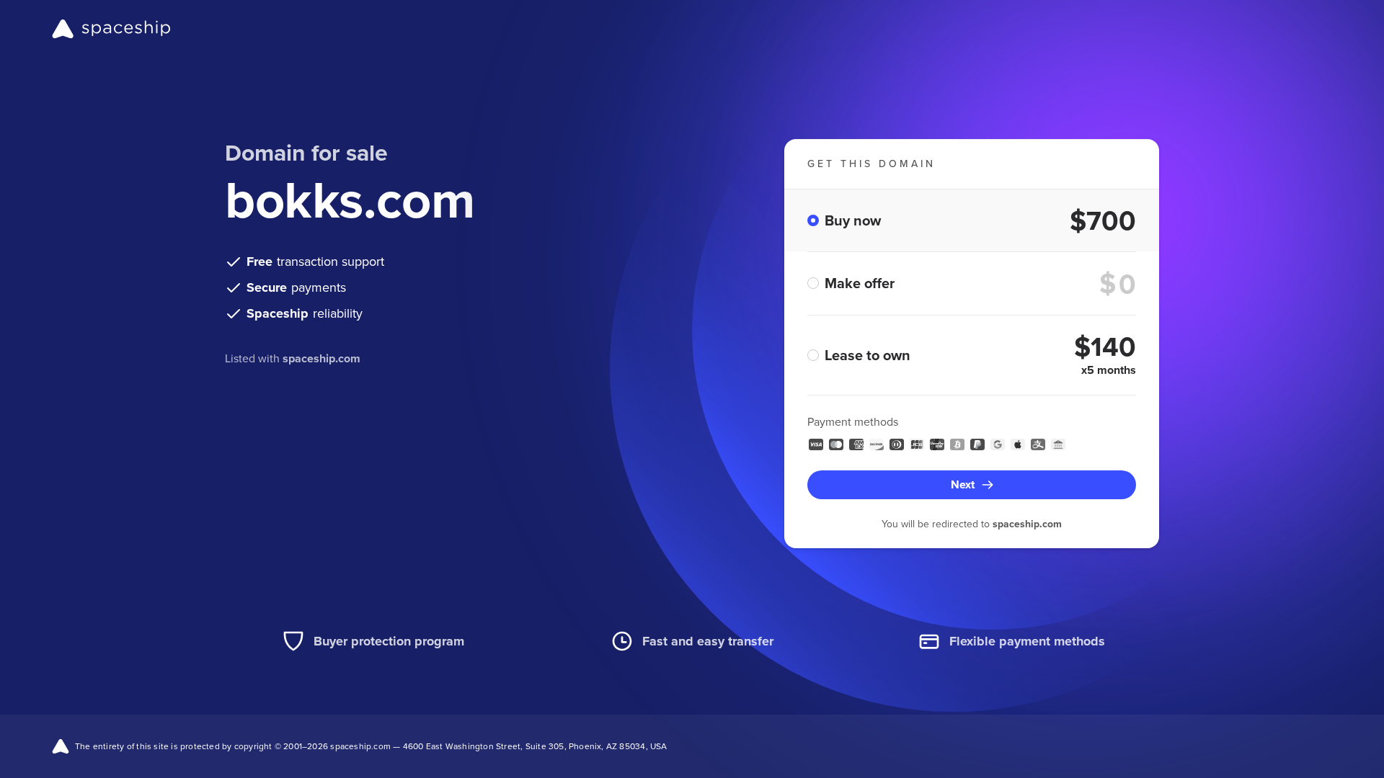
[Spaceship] (111, 29)
